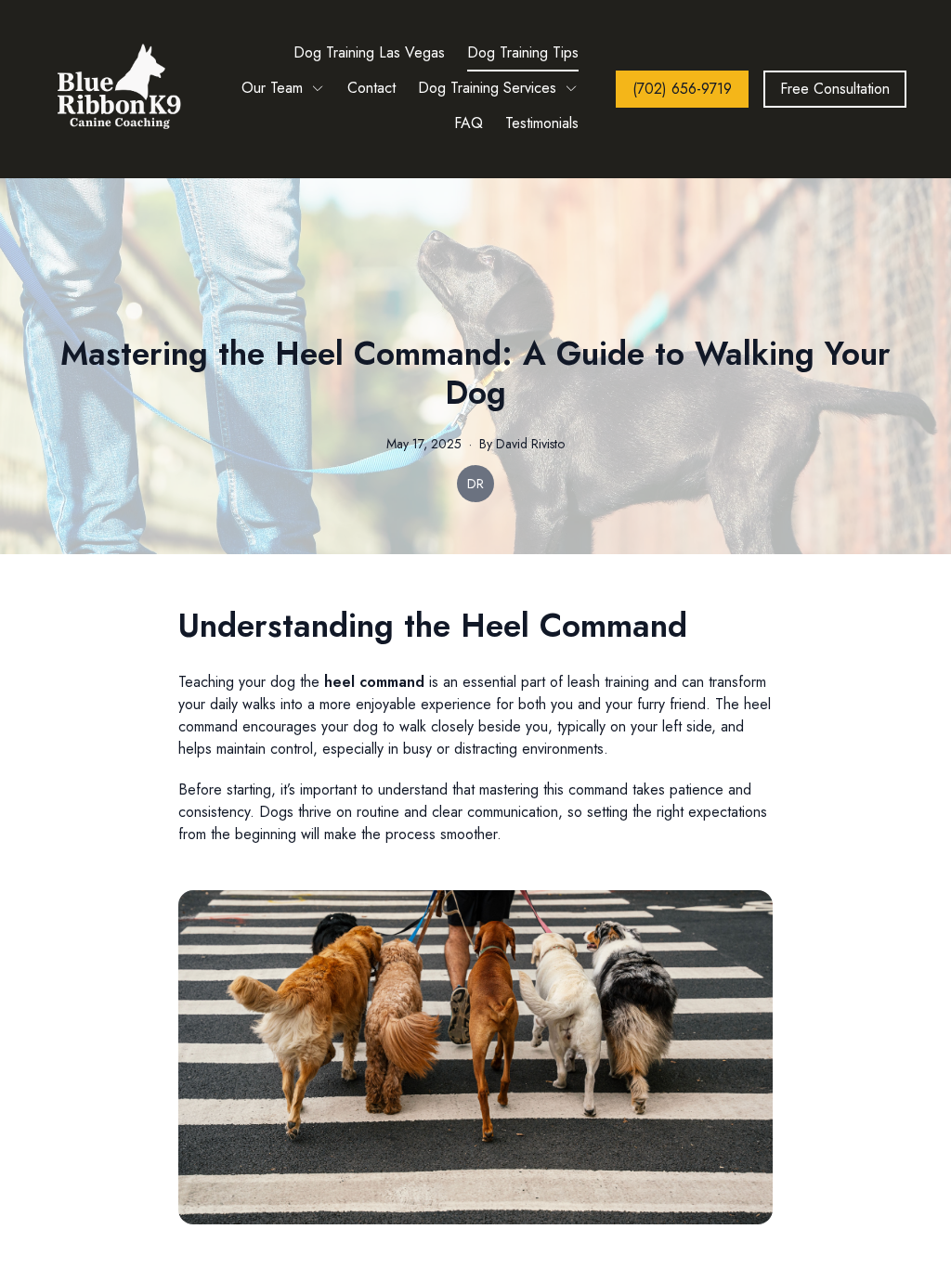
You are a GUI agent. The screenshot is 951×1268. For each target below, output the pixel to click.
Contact (371, 87)
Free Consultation (835, 88)
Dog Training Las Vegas (369, 52)
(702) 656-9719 (682, 88)
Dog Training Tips (523, 52)
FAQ (468, 123)
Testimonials (542, 123)
